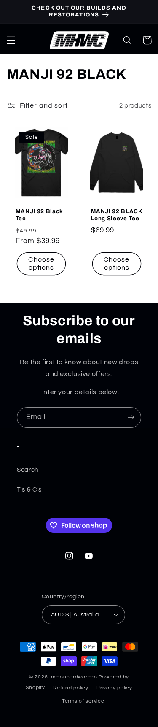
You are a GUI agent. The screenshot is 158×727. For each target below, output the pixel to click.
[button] (11, 40)
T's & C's (29, 489)
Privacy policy (114, 688)
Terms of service (83, 701)
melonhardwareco (74, 677)
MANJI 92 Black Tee (39, 215)
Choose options (41, 263)
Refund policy (70, 688)
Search (27, 470)
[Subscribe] (131, 417)
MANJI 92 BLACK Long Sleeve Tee (116, 215)
